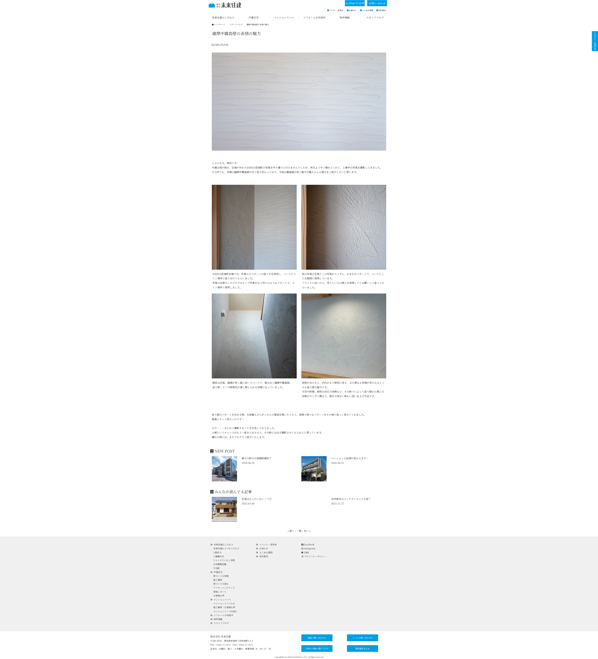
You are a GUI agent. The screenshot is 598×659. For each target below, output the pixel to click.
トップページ (219, 24)
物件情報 (218, 619)
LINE (306, 552)
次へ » (307, 531)
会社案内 (263, 556)
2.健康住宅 (218, 556)
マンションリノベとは (224, 603)
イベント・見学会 (268, 544)
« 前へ (290, 531)
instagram (309, 548)
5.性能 (216, 568)
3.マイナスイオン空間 (224, 560)
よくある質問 (265, 552)
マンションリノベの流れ (225, 611)
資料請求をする (362, 648)
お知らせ (263, 548)
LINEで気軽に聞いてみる (317, 648)
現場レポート (219, 591)
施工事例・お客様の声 (224, 607)
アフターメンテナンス (224, 587)
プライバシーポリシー (315, 556)
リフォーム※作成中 (223, 615)
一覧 (299, 531)
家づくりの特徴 (221, 576)
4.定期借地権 (219, 564)
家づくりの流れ (221, 583)
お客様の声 (218, 595)
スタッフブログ (221, 623)
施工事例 (217, 579)
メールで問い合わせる (362, 637)
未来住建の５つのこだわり (226, 548)
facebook (309, 544)
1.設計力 (217, 552)
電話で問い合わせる (317, 637)
